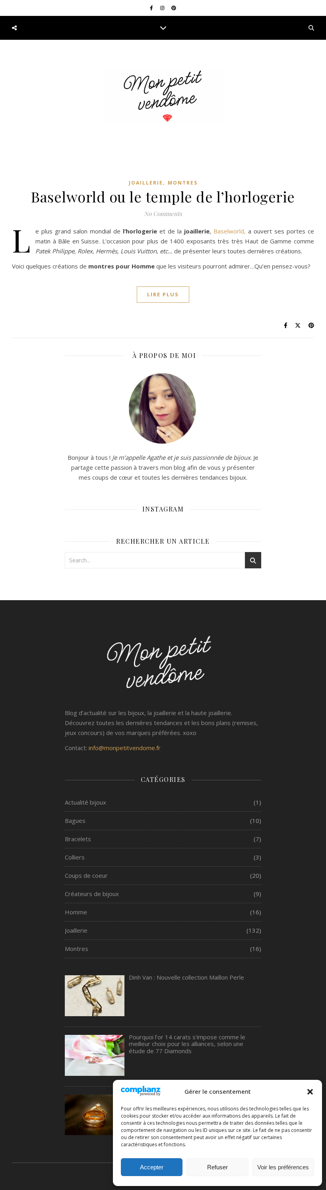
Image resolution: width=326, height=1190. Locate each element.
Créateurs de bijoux (92, 894)
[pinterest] (173, 7)
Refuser (217, 1167)
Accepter (151, 1167)
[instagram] (163, 7)
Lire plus (163, 294)
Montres (183, 182)
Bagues (75, 820)
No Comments (163, 214)
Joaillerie (146, 182)
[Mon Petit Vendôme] (163, 96)
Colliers (75, 857)
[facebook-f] (152, 7)
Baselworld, (229, 231)
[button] (310, 1092)
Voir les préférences (283, 1167)
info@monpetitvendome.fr (125, 748)
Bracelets (78, 839)
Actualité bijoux (85, 802)
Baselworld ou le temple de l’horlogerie (163, 196)
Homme (76, 912)
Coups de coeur (86, 875)
